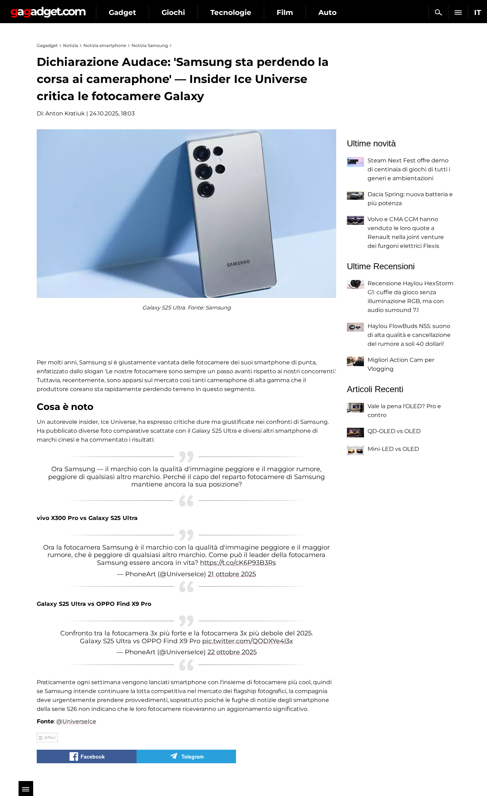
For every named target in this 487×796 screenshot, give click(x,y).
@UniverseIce (76, 721)
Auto (327, 12)
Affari (50, 737)
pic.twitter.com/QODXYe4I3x (247, 641)
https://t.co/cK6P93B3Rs (238, 563)
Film (285, 12)
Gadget (122, 12)
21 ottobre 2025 (232, 574)
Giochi (173, 12)
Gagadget (48, 9)
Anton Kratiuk (65, 113)
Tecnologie (230, 12)
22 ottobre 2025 (232, 652)
